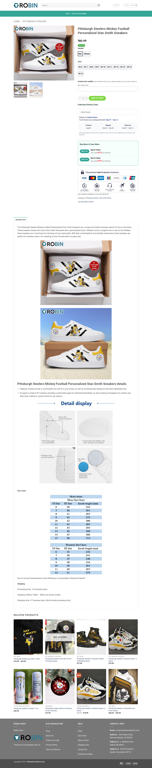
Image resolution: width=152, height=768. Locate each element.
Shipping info (83, 745)
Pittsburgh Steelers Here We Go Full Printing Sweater (58, 660)
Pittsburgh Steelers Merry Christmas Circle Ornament (58, 709)
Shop (68, 14)
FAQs (80, 731)
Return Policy (83, 740)
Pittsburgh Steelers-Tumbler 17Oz (26, 709)
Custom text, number (85, 81)
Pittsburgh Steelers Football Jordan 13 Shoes (123, 660)
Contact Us (82, 749)
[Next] (70, 52)
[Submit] (99, 5)
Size (80, 62)
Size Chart (82, 736)
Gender (81, 48)
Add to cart (97, 98)
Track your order (78, 14)
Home (17, 21)
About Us (49, 736)
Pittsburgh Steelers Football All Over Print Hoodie (122, 709)
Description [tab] (21, 220)
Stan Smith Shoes (105, 198)
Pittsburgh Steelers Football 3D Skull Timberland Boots (90, 660)
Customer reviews (85, 754)
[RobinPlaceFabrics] (25, 5)
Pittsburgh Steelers (34, 21)
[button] (116, 5)
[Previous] (18, 52)
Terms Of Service (53, 749)
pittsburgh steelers (87, 202)
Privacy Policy (51, 745)
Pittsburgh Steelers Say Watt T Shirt (27, 659)
